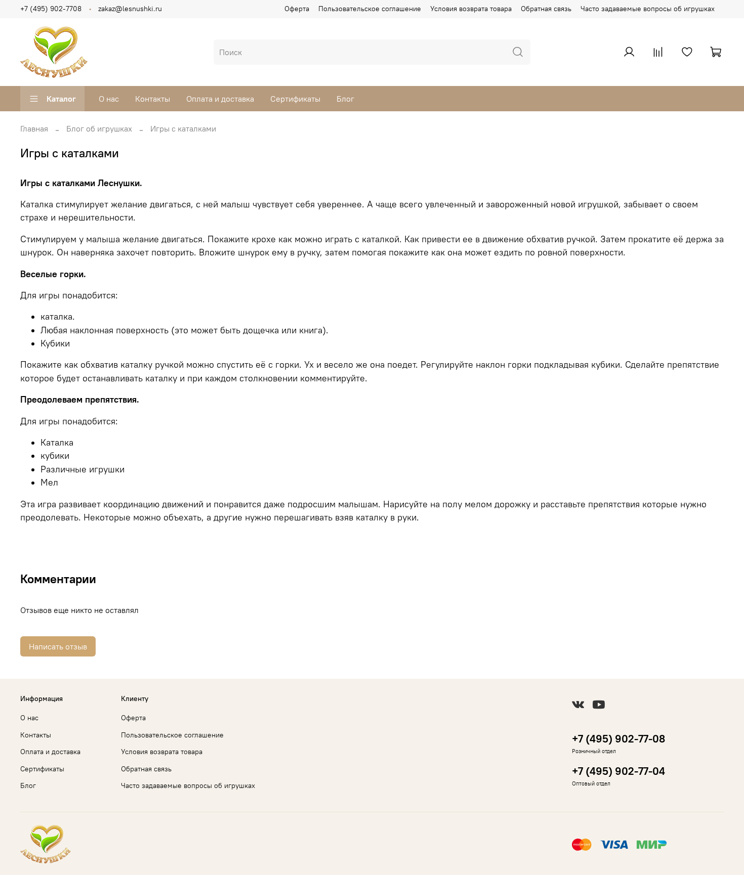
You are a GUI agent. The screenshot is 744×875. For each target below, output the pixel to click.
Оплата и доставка (220, 99)
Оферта (296, 8)
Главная (34, 128)
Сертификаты (295, 99)
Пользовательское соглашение (369, 8)
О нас (109, 99)
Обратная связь (546, 8)
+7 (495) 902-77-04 (618, 771)
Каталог (61, 99)
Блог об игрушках (99, 128)
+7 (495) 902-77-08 (618, 739)
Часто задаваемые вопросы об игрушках (648, 8)
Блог (345, 99)
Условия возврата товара (471, 8)
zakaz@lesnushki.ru (130, 8)
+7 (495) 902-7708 (50, 8)
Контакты (152, 99)
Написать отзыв (58, 646)
